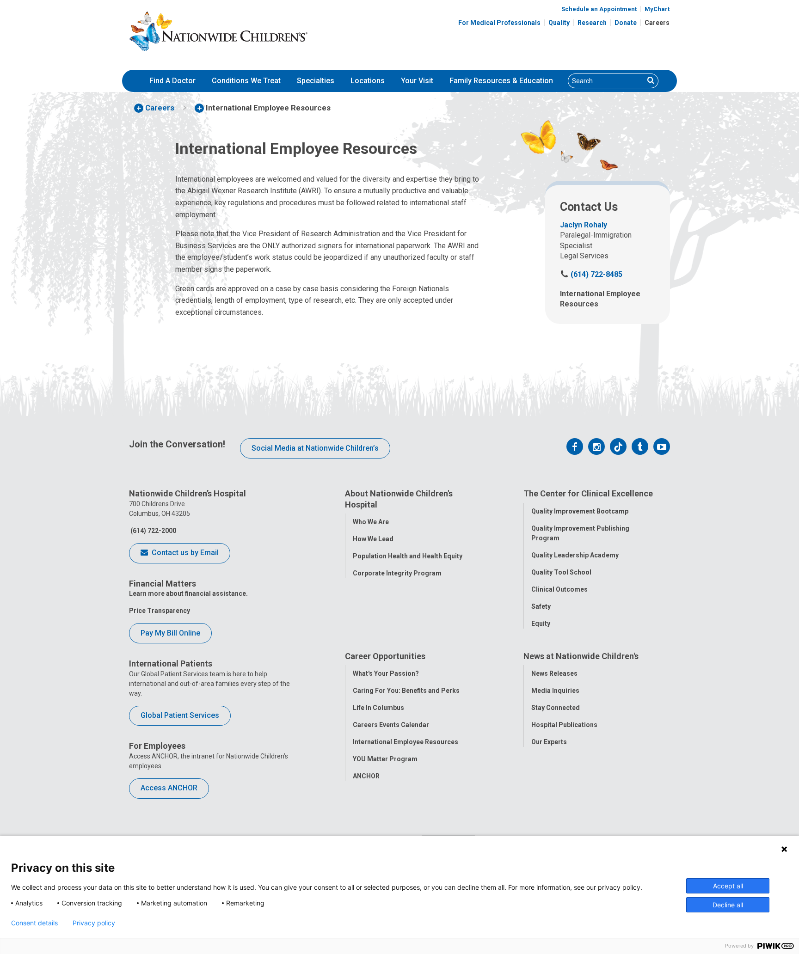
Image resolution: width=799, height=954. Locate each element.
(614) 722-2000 (152, 530)
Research (592, 22)
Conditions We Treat (246, 80)
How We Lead (373, 539)
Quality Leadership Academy (575, 555)
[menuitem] (172, 80)
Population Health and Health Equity (407, 556)
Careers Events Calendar (391, 724)
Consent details (34, 923)
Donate (626, 22)
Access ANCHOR (169, 787)
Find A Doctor (172, 80)
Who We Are (371, 522)
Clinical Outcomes (559, 589)
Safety (541, 606)
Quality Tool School (561, 572)
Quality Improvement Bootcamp (579, 511)
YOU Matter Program (385, 759)
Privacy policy (94, 923)
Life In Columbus (378, 707)
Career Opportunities (385, 656)
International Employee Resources (405, 742)
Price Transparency (159, 610)
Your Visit (417, 80)
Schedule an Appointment (599, 9)
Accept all (728, 886)
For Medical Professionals (499, 22)
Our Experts (549, 742)
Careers (657, 22)
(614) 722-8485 (591, 274)
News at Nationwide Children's (581, 656)
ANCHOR (366, 776)
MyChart (657, 9)
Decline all (728, 905)
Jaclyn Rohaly (583, 224)
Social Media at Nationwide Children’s (315, 448)
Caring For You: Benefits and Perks (406, 690)
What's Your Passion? (386, 673)
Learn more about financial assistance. (188, 593)
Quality (559, 22)
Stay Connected (555, 707)
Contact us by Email (184, 552)
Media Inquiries (555, 690)
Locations (367, 80)
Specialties (315, 80)
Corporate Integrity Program (397, 573)
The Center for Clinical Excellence (588, 493)
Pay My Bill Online (170, 633)
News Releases (554, 673)
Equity (540, 623)
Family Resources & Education (501, 80)
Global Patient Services (180, 715)
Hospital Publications (564, 724)
